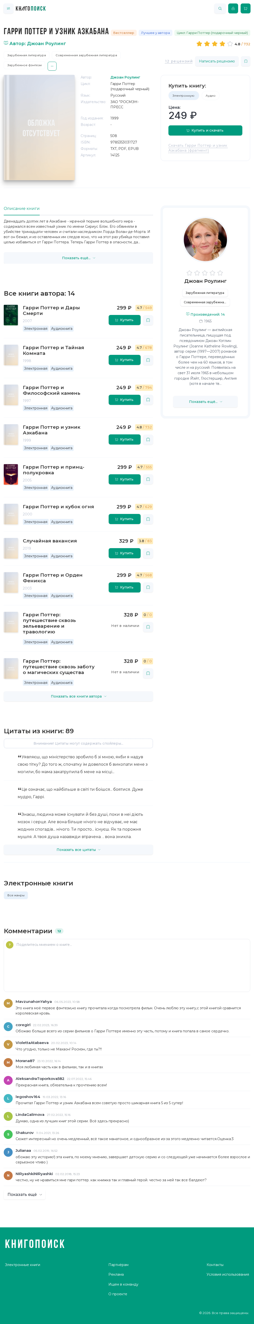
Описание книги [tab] (22, 208)
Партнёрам (118, 1265)
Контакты (215, 1265)
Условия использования (228, 1274)
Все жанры (16, 895)
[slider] (215, 44)
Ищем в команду (123, 1284)
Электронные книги (22, 1265)
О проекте (117, 1294)
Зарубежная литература (26, 55)
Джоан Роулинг (205, 281)
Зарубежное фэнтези (24, 65)
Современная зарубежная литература (86, 55)
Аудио (211, 95)
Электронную (183, 95)
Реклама (116, 1274)
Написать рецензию (217, 61)
